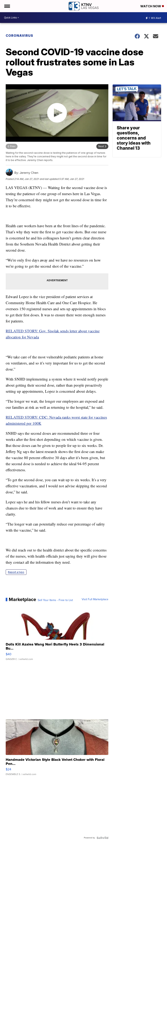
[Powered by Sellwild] (102, 837)
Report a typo (16, 572)
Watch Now (151, 6)
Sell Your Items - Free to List (55, 600)
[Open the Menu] (7, 6)
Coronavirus (19, 36)
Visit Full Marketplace (95, 599)
